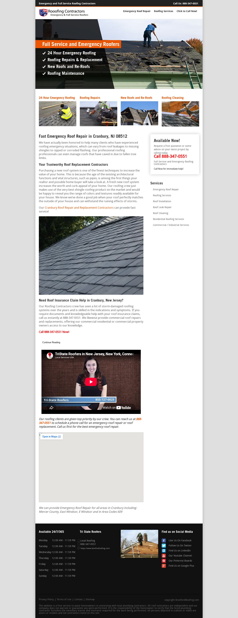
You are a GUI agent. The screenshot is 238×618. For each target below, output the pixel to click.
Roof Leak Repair (162, 207)
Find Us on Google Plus (181, 566)
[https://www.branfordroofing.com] (65, 16)
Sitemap (90, 599)
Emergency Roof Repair (137, 11)
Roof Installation (162, 201)
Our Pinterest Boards (180, 561)
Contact (78, 599)
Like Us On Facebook (180, 540)
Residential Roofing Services (168, 219)
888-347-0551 (190, 3)
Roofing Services (163, 11)
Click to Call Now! (187, 11)
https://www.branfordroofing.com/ (95, 549)
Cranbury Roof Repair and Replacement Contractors (79, 207)
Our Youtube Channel (180, 556)
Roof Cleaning (160, 213)
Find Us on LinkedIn (180, 551)
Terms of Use (64, 599)
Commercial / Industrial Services (171, 225)
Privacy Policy (46, 599)
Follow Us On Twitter (180, 545)
